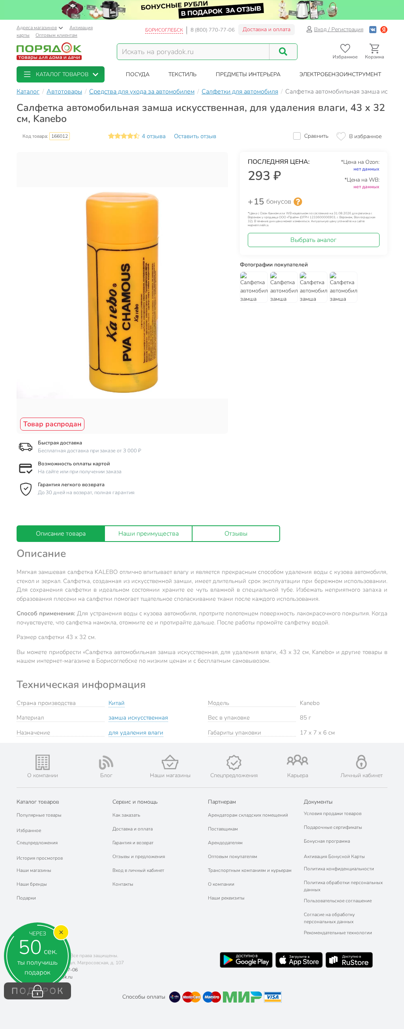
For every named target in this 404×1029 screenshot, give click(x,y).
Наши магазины (34, 870)
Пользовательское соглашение (338, 901)
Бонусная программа (327, 841)
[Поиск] (283, 52)
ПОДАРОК (37, 991)
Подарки (26, 898)
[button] (61, 74)
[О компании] (43, 762)
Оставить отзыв (195, 136)
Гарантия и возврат (132, 843)
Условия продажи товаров (332, 813)
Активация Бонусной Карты (334, 856)
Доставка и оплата (266, 29)
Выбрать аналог (313, 240)
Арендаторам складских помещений (248, 815)
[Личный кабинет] (361, 762)
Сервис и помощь (134, 802)
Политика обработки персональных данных (343, 886)
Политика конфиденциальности (339, 869)
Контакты (122, 884)
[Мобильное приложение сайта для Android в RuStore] (349, 960)
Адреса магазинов (37, 27)
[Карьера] (298, 760)
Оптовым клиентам (56, 35)
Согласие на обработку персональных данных (329, 918)
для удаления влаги (135, 733)
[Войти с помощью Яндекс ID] (383, 29)
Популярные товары (39, 815)
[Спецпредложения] (234, 762)
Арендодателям (225, 843)
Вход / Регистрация (338, 29)
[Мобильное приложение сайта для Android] (246, 960)
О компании (221, 884)
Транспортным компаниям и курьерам (250, 870)
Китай (116, 703)
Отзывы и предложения (138, 856)
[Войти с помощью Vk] (372, 29)
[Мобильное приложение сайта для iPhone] (299, 960)
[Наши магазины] (170, 762)
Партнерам (222, 802)
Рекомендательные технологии (338, 933)
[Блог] (106, 762)
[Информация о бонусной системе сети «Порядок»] (298, 201)
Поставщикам (223, 829)
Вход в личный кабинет (138, 870)
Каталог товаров (38, 802)
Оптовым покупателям (232, 856)
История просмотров (40, 858)
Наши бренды (32, 884)
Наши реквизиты (226, 898)
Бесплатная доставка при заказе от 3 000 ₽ (89, 450)
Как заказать (126, 815)
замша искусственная (138, 718)
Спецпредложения (37, 843)
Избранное (29, 830)
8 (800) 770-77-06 (213, 30)
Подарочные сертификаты (333, 827)
